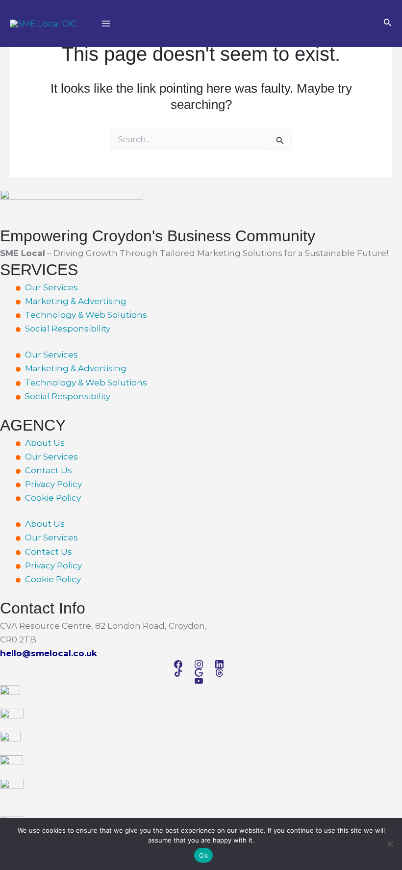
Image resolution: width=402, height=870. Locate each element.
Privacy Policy (53, 484)
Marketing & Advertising (75, 301)
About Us (45, 443)
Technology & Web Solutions (86, 315)
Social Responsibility (67, 328)
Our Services (51, 287)
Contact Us (48, 470)
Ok (203, 855)
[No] (390, 844)
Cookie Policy (53, 498)
